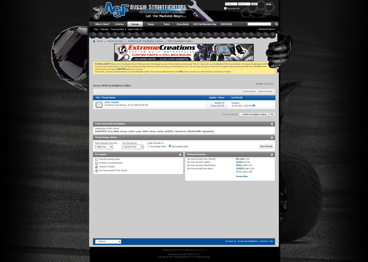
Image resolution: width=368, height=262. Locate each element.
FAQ (96, 29)
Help (268, 4)
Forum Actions (117, 29)
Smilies (239, 162)
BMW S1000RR (112, 102)
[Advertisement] (184, 192)
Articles (119, 24)
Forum (135, 24)
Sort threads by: (129, 143)
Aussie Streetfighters (248, 241)
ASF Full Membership (204, 24)
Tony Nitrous (121, 105)
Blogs (151, 24)
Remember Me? (233, 9)
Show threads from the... (106, 143)
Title (98, 98)
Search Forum (264, 91)
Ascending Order (158, 147)
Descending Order (179, 147)
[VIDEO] (240, 169)
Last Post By (237, 98)
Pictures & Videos (115, 41)
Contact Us (230, 241)
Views (221, 98)
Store (167, 24)
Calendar (104, 29)
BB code (240, 159)
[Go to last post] (254, 106)
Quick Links (133, 29)
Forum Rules (242, 176)
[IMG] (239, 165)
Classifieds (183, 24)
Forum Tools (248, 91)
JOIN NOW (226, 24)
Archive (264, 241)
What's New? (102, 24)
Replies (212, 98)
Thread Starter (109, 98)
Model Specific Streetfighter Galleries (145, 41)
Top (272, 115)
